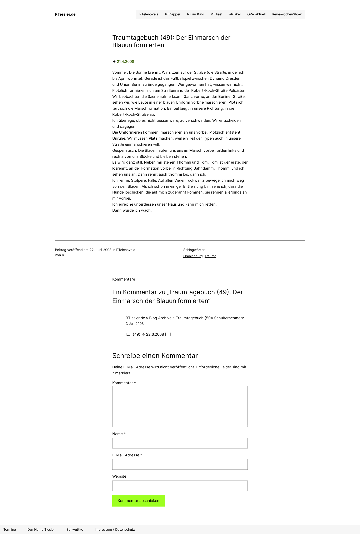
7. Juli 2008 (135, 324)
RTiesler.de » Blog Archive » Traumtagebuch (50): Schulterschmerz (185, 318)
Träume (210, 256)
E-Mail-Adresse (127, 455)
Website (119, 476)
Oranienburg (193, 256)
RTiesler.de (65, 14)
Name (119, 434)
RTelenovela (125, 250)
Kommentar (124, 383)
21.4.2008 (125, 61)
